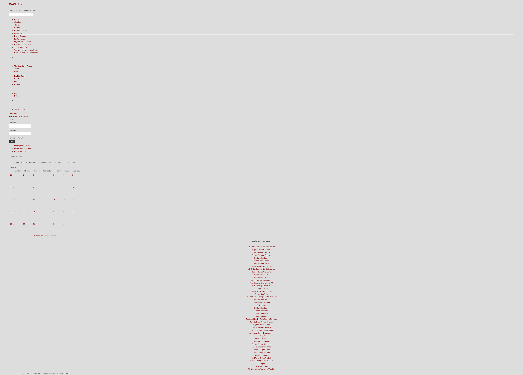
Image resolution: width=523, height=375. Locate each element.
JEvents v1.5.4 (38, 235)
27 (64, 212)
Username (13, 123)
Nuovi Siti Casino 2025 (22, 45)
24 (34, 212)
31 (34, 224)
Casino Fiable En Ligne (261, 352)
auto (16, 116)
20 (11, 200)
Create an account (21, 151)
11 (43, 187)
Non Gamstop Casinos (261, 252)
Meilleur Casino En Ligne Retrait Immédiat (261, 297)
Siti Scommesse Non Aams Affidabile (261, 369)
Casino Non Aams (261, 294)
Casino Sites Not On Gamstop (261, 266)
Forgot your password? (22, 146)
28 (73, 212)
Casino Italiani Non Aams (261, 272)
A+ (10, 116)
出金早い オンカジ (261, 339)
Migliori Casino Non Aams (261, 347)
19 (11, 187)
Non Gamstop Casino (261, 258)
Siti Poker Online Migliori (261, 358)
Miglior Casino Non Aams (261, 250)
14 (73, 187)
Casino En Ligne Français (261, 255)
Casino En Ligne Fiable (261, 350)
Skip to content (19, 109)
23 (24, 212)
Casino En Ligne (261, 355)
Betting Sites (261, 305)
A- (13, 116)
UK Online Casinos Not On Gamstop (261, 247)
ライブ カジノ (261, 336)
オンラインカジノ (261, 289)
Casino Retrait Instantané (261, 327)
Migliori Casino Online (22, 42)
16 (24, 200)
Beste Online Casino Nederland (26, 53)
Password (12, 130)
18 (11, 175)
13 (64, 187)
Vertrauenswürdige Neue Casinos (26, 50)
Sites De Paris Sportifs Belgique (261, 322)
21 (73, 200)
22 (14, 212)
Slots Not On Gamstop (261, 302)
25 (44, 212)
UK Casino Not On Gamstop (261, 280)
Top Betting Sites (20, 47)
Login (11, 114)
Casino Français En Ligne (261, 344)
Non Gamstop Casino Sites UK (261, 283)
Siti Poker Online (261, 366)
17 (34, 200)
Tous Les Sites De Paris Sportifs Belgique (261, 319)
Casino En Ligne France (261, 341)
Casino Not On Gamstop (261, 261)
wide (20, 116)
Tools (15, 114)
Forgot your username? (23, 149)
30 (24, 224)
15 (14, 200)
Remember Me (14, 138)
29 (14, 224)
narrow (25, 116)
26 (54, 212)
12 (54, 187)
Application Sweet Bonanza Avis (261, 333)
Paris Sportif (261, 364)
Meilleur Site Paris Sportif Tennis (261, 330)
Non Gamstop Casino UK (261, 286)
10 (34, 187)
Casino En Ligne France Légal (261, 361)
